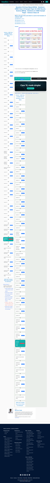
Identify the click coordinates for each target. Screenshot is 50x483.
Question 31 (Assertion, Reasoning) (8, 152)
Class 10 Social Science (18, 448)
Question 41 (8, 194)
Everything (11, 1)
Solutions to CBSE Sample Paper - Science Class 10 (15, 4)
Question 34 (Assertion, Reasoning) (7, 168)
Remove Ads (39, 78)
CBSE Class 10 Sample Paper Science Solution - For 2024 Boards (9, 308)
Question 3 (8, 45)
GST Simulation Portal (18, 439)
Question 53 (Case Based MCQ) (8, 244)
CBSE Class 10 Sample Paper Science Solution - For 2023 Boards (9, 294)
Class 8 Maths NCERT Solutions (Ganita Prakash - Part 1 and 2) (30, 440)
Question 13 (8, 83)
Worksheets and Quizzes (18, 436)
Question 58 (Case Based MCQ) (8, 266)
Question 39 (5, 187)
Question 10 (8, 72)
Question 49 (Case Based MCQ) (8, 225)
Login (47, 1)
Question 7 (17, 128)
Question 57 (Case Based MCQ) (8, 262)
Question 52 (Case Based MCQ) (8, 239)
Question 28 (18, 219)
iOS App (5, 433)
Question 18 (8, 102)
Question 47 (8, 217)
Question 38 (8, 183)
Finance (30, 1)
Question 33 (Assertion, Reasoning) (8, 163)
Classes (16, 1)
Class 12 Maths (17, 450)
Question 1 (5, 38)
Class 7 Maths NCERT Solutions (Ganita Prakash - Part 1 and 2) (30, 436)
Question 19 (20, 180)
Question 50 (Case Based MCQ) (8, 230)
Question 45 (8, 209)
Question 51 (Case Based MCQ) (8, 234)
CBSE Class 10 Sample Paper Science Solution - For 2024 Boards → (8, 280)
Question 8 (8, 64)
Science (25, 1)
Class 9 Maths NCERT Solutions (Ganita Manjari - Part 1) (30, 444)
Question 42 (5, 198)
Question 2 (17, 106)
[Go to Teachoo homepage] (5, 2)
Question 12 (5, 79)
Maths (21, 1)
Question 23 (5, 121)
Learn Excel (39, 433)
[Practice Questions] (44, 2)
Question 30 (5, 147)
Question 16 (8, 94)
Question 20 (18, 184)
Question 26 (5, 132)
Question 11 (20, 145)
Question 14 (8, 87)
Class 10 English (17, 447)
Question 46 (5, 213)
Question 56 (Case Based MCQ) (7, 257)
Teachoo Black (17, 417)
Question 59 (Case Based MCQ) (8, 271)
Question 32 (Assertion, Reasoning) (8, 157)
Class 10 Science (17, 445)
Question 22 (8, 117)
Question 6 (20, 124)
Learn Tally (39, 435)
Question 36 (20, 263)
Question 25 (8, 128)
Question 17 (5, 98)
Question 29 (8, 143)
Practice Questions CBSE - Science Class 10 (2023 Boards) (9, 290)
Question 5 (5, 53)
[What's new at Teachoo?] (42, 2)
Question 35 (20, 259)
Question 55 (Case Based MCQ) (8, 253)
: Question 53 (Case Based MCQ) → (22, 79)
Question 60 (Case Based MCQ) (7, 275)
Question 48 (18, 315)
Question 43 (5, 202)
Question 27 (8, 136)
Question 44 (20, 298)
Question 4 (5, 49)
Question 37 (5, 179)
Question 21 (8, 113)
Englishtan (39, 442)
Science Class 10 (5, 4)
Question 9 (5, 68)
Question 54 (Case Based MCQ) (7, 248)
